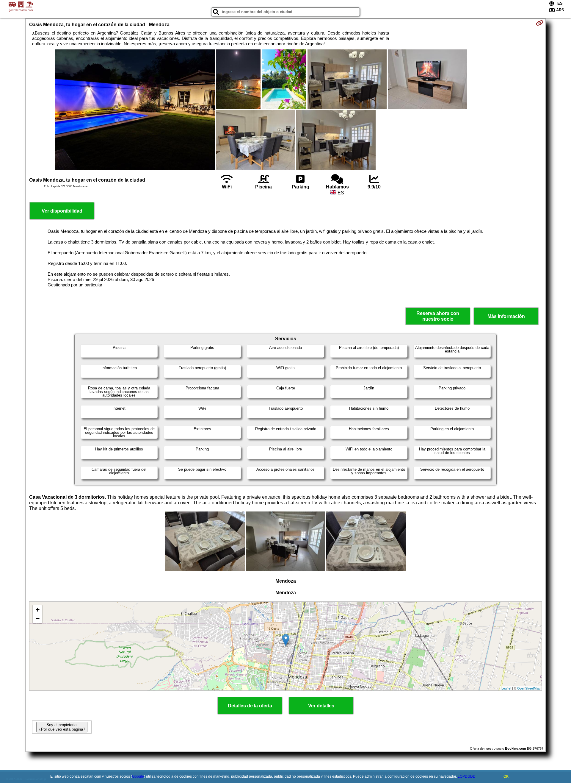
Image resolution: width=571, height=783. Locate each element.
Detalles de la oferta (250, 705)
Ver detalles (321, 705)
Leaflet (506, 688)
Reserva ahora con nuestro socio (437, 316)
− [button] (38, 618)
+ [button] (38, 609)
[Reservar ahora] (539, 22)
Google (138, 776)
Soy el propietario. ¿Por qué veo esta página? (62, 727)
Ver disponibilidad (62, 210)
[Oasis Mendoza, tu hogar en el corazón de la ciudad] (135, 110)
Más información (506, 316)
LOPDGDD (467, 776)
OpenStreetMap (528, 688)
